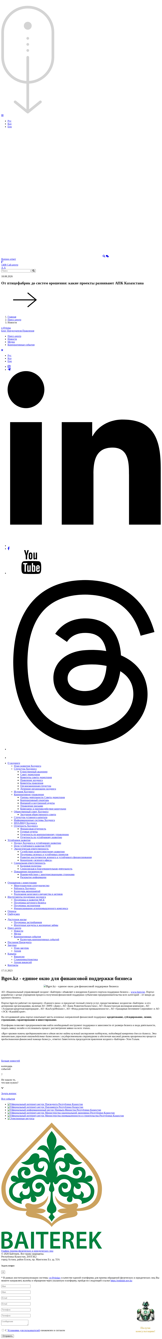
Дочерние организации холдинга (38, 788)
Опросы (12, 911)
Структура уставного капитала (30, 817)
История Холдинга (24, 791)
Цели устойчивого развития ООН (32, 846)
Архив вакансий (23, 962)
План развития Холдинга (27, 766)
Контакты (13, 965)
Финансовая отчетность (33, 828)
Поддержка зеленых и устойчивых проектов (44, 854)
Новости (12, 339)
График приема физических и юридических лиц (27, 1251)
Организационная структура (35, 786)
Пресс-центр (14, 319)
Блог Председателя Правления (17, 330)
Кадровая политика (30, 865)
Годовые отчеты (29, 831)
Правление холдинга (31, 780)
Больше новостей (10, 1060)
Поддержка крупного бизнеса (30, 902)
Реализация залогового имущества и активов (38, 894)
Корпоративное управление (29, 794)
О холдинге (14, 763)
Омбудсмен (14, 914)
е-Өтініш (6, 328)
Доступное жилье (17, 919)
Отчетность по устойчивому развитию (41, 837)
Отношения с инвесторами (22, 882)
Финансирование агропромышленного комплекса (41, 908)
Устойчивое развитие (19, 840)
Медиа (11, 341)
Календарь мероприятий (27, 891)
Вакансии (19, 956)
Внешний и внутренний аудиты (37, 803)
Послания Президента (19, 942)
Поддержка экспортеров (27, 905)
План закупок (21, 948)
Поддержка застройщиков (28, 922)
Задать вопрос (8, 1093)
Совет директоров (30, 774)
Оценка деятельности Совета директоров (42, 797)
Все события (8, 1098)
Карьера (12, 953)
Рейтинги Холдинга (25, 888)
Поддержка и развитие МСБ (29, 899)
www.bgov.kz (138, 992)
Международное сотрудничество (31, 885)
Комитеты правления (31, 783)
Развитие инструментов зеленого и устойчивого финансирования (56, 857)
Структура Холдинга (25, 768)
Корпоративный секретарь (34, 800)
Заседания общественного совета (38, 814)
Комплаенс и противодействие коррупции (43, 808)
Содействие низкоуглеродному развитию (42, 851)
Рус (9, 121)
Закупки (12, 945)
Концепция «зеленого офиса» (36, 860)
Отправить (8, 1336)
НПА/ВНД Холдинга (25, 823)
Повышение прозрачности (28, 871)
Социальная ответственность (29, 863)
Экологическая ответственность (31, 848)
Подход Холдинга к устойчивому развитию (37, 843)
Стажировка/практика (26, 959)
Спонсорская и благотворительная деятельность (46, 868)
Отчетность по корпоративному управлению (44, 834)
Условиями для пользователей (23, 1330)
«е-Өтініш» (55, 1277)
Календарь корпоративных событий (39, 939)
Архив (17, 950)
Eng (10, 126)
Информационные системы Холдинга (34, 820)
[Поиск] (104, 256)
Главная (12, 316)
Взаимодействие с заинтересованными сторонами (47, 874)
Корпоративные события (21, 344)
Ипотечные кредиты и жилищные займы (36, 925)
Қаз (9, 123)
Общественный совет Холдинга (31, 811)
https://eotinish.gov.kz (121, 1280)
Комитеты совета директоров (36, 777)
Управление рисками (31, 806)
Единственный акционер (33, 771)
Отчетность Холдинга (26, 826)
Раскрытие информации (33, 877)
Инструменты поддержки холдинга (27, 897)
